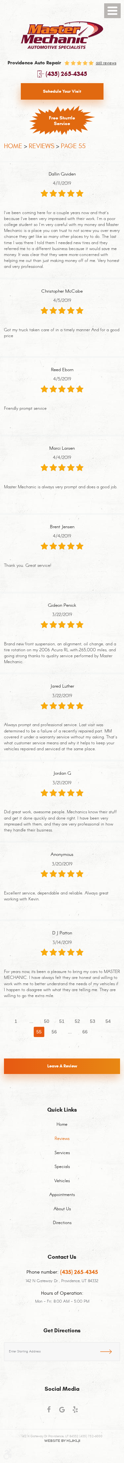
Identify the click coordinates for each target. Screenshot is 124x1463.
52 (77, 1021)
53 (92, 1021)
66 (85, 1031)
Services (62, 1153)
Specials (62, 1167)
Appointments (62, 1195)
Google (62, 1412)
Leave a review (62, 1066)
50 (46, 1021)
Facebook (49, 1412)
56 (54, 1031)
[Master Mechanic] (62, 35)
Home (13, 146)
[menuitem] (62, 1129)
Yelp (75, 1412)
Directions (62, 1223)
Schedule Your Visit (62, 91)
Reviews (41, 146)
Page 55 (73, 146)
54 (108, 1021)
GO (110, 1350)
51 (61, 1021)
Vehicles (62, 1181)
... (31, 1021)
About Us (62, 1209)
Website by (62, 1441)
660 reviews (106, 63)
